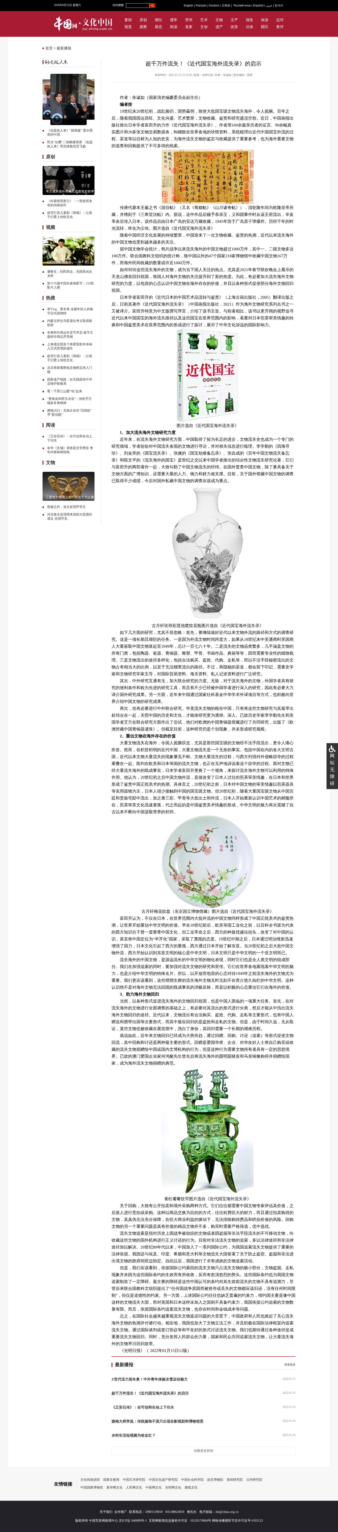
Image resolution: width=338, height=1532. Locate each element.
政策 (234, 27)
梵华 (188, 20)
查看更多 (289, 1364)
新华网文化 (114, 1487)
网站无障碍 (332, 769)
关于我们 (106, 1512)
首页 (49, 48)
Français (201, 5)
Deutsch (214, 5)
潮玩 (158, 20)
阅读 (173, 27)
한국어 (279, 5)
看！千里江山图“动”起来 (64, 391)
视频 (50, 227)
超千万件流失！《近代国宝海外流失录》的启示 (150, 1393)
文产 (234, 20)
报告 (249, 20)
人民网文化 (134, 1487)
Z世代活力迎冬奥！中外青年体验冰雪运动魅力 (150, 1379)
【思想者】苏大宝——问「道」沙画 (71, 262)
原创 (143, 20)
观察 (143, 27)
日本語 (226, 5)
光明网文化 (173, 1487)
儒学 (173, 20)
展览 (158, 27)
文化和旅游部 (90, 1479)
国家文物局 (111, 1479)
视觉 (128, 27)
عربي (269, 5)
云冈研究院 (254, 1479)
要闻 (128, 20)
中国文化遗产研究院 (163, 1479)
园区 (264, 27)
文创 (204, 27)
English (188, 5)
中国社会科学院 (192, 1479)
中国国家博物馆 (91, 1487)
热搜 (50, 297)
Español (258, 5)
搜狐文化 (191, 1487)
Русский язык (242, 5)
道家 (188, 27)
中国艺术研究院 (134, 1479)
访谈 (249, 27)
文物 (219, 20)
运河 (280, 20)
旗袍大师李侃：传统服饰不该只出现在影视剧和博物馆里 (157, 1421)
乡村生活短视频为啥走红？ (134, 1435)
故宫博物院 (215, 1479)
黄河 (280, 27)
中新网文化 (154, 1487)
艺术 (204, 20)
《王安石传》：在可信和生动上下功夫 (143, 1407)
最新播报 (64, 48)
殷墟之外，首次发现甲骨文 (66, 507)
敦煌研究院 (235, 1479)
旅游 (264, 20)
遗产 (219, 27)
